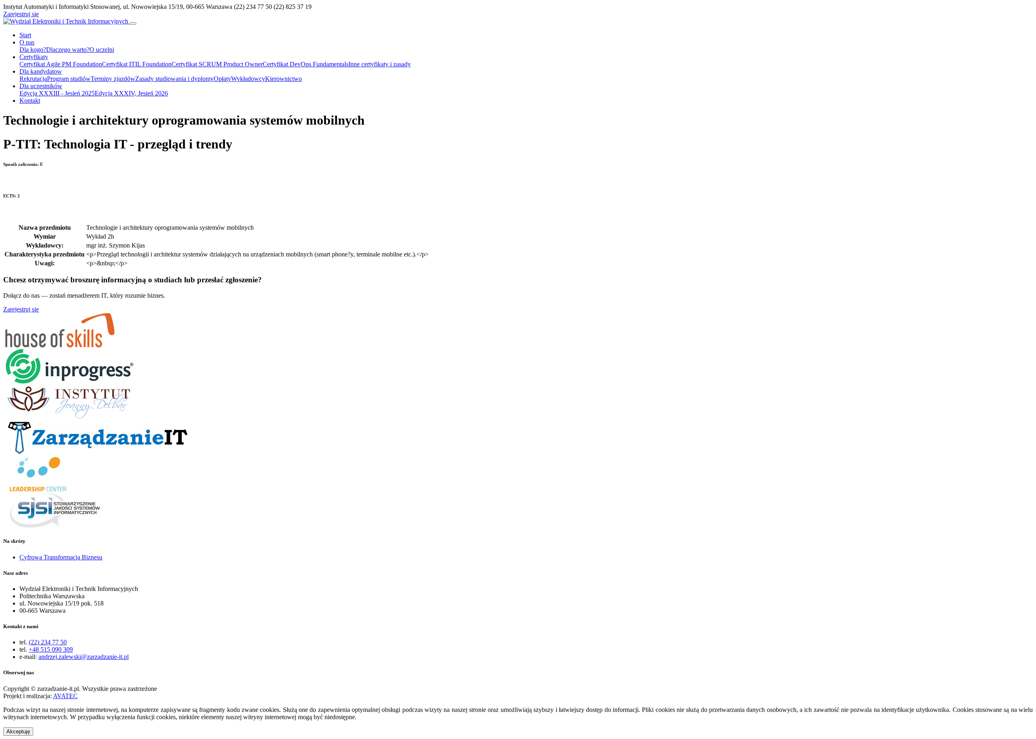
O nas (26, 42)
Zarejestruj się (21, 14)
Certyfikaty (33, 56)
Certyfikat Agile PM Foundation (60, 64)
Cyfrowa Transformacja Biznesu (60, 557)
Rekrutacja (33, 78)
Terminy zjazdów (113, 78)
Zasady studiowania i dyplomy (174, 78)
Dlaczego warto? (67, 49)
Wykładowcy (248, 78)
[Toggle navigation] (133, 23)
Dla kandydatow (40, 71)
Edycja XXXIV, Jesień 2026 (131, 93)
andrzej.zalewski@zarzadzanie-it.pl (83, 656)
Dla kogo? (32, 49)
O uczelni (101, 49)
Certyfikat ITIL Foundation (137, 64)
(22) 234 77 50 (48, 642)
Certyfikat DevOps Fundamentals (305, 64)
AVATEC (65, 695)
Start (25, 35)
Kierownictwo (283, 78)
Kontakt (29, 100)
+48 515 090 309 (51, 649)
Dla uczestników (40, 86)
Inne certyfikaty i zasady (379, 64)
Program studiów (69, 78)
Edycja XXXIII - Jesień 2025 (57, 93)
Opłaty (222, 78)
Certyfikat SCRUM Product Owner (217, 64)
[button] (18, 731)
